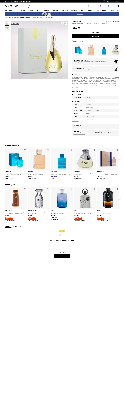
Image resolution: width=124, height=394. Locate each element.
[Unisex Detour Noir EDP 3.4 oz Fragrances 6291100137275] (94, 150)
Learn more (81, 62)
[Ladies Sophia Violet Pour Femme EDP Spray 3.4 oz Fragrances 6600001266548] (66, 23)
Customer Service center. (79, 134)
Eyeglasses (65, 10)
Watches (30, 10)
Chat (109, 132)
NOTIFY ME (95, 36)
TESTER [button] (54, 176)
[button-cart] (118, 6)
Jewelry (38, 10)
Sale (118, 10)
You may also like (78, 41)
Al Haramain (16, 17)
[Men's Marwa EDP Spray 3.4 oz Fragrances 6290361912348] (48, 189)
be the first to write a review (62, 256)
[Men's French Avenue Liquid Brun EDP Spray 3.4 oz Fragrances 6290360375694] (25, 189)
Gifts (112, 10)
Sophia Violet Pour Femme (25, 17)
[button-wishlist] (115, 6)
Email (105, 132)
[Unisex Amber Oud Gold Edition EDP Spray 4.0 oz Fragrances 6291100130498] (48, 150)
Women (23, 10)
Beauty (82, 10)
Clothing (90, 10)
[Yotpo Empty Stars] (109, 21)
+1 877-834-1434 (99, 132)
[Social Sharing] (62, 23)
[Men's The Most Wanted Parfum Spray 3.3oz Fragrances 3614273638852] (117, 189)
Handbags (46, 10)
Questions (17, 226)
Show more (75, 87)
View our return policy (98, 126)
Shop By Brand (8, 10)
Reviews (8, 226)
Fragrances (74, 10)
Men (17, 10)
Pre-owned (105, 10)
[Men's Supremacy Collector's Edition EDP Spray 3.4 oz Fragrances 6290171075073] (94, 189)
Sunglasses (56, 10)
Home (6, 17)
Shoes (97, 10)
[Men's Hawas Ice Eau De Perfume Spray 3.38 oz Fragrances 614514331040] (71, 189)
